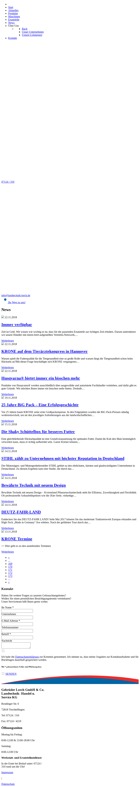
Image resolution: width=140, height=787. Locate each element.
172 (10, 572)
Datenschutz (8, 784)
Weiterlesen (7, 340)
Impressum (7, 772)
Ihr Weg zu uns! (16, 302)
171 (10, 569)
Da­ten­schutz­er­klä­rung (27, 656)
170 (10, 566)
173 (10, 576)
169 (10, 563)
